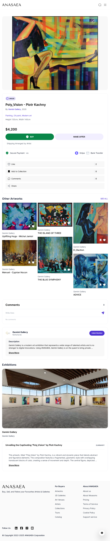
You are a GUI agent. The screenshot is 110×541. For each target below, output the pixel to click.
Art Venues (59, 500)
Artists (58, 504)
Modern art (27, 115)
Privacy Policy (89, 508)
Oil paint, (17, 115)
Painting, (9, 115)
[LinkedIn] (16, 528)
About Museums (90, 495)
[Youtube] (32, 528)
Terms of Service (90, 504)
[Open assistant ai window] (102, 533)
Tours (57, 512)
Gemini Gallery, (14, 109)
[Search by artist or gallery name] (99, 5)
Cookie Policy (89, 512)
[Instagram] (27, 528)
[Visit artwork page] (19, 216)
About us (87, 491)
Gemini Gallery (8, 436)
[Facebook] (21, 528)
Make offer (79, 137)
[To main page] (11, 4)
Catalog (58, 517)
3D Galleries (60, 495)
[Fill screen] (93, 21)
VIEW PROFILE (96, 333)
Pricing (86, 500)
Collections (60, 508)
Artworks (59, 491)
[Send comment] (102, 313)
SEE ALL (104, 198)
